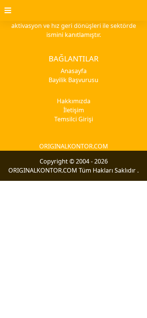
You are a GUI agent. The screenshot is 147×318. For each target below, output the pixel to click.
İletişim (73, 110)
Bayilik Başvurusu (73, 80)
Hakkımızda (73, 101)
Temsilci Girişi (73, 119)
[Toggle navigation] (12, 10)
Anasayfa (74, 71)
